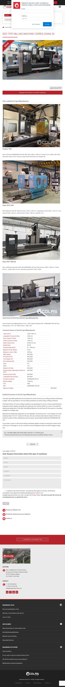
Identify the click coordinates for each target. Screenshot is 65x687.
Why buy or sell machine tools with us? (13, 613)
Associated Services (8, 640)
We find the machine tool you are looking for (18, 514)
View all (32, 444)
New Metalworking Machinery (11, 632)
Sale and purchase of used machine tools (14, 628)
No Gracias (36, 24)
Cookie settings (37, 683)
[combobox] (25, 18)
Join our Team (7, 617)
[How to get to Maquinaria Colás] (16, 549)
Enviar (47, 24)
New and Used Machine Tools (11, 609)
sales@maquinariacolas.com (14, 588)
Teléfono (24, 16)
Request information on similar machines (32, 92)
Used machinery (7, 651)
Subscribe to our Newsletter (32, 539)
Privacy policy (18, 683)
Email (23, 9)
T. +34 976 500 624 (11, 584)
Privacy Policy (35, 495)
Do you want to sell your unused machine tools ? (16, 655)
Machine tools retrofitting (10, 636)
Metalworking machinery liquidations (13, 663)
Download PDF (56, 88)
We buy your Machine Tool (13, 510)
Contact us (9, 518)
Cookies (28, 683)
